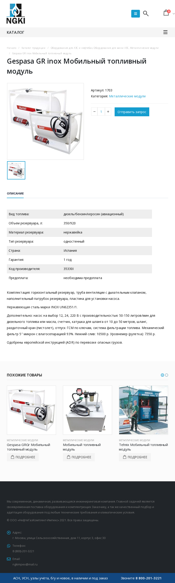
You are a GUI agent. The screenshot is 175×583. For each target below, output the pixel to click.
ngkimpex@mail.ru (25, 564)
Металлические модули (127, 96)
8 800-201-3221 (149, 578)
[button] (162, 375)
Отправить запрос (132, 112)
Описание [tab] (15, 193)
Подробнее (25, 457)
